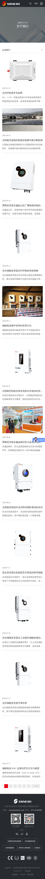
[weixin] (17, 834)
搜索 (30, 3)
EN (36, 3)
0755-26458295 (36, 810)
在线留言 (37, 848)
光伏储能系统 (9, 848)
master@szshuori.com (16, 810)
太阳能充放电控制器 (14, 841)
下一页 (35, 786)
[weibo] (22, 834)
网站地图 (30, 874)
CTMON (23, 874)
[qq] (27, 834)
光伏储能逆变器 (30, 841)
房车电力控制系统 (25, 848)
